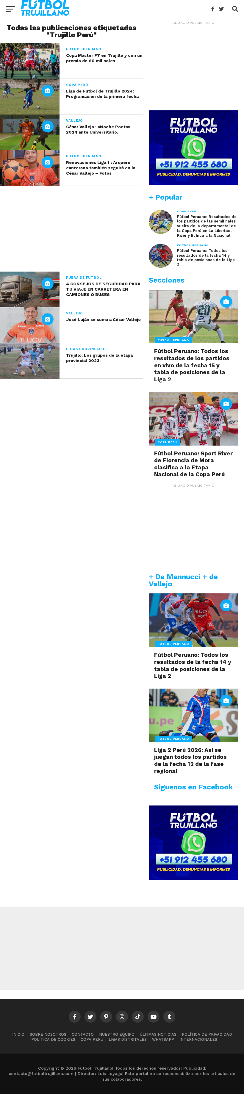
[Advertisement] (71, 227)
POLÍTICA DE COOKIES (53, 1039)
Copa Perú (92, 1039)
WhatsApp (163, 1039)
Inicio (18, 1034)
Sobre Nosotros (48, 1034)
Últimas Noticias (158, 1034)
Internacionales (198, 1039)
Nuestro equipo (116, 1034)
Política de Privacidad (207, 1034)
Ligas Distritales (128, 1039)
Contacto (83, 1034)
